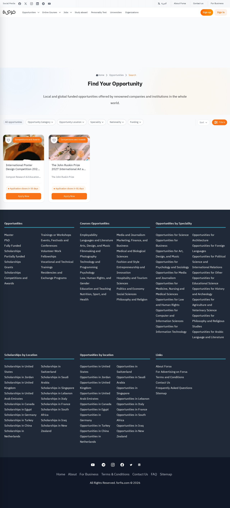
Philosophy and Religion (132, 299)
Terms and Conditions (170, 377)
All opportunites (13, 122)
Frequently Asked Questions (174, 388)
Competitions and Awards (27, 139)
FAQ (154, 474)
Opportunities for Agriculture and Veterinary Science (204, 304)
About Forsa (180, 3)
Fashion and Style (128, 262)
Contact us (198, 3)
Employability (88, 235)
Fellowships (48, 256)
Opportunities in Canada (95, 404)
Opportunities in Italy (130, 404)
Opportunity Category (39, 122)
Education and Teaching (95, 289)
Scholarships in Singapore (57, 388)
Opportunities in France (132, 409)
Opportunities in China (94, 431)
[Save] (8, 140)
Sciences (122, 283)
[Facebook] (19, 3)
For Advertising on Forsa (171, 372)
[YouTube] (49, 3)
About (72, 474)
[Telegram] (43, 3)
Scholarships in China (18, 426)
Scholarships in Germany (20, 415)
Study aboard (81, 12)
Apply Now (23, 196)
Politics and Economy (130, 289)
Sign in (221, 12)
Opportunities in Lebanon (133, 399)
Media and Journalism (131, 235)
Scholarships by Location (20, 355)
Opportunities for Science (172, 235)
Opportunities (29, 12)
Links (159, 355)
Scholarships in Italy (54, 399)
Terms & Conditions (115, 474)
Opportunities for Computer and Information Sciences (169, 315)
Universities (116, 12)
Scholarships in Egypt (18, 409)
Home (60, 474)
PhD (7, 240)
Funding (134, 122)
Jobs (66, 12)
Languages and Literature (96, 240)
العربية (164, 3)
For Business (217, 3)
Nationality (115, 122)
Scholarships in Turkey (18, 420)
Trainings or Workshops (56, 235)
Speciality (95, 122)
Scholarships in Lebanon (56, 393)
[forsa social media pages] (92, 465)
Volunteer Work (51, 251)
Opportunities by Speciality (174, 223)
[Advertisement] (115, 500)
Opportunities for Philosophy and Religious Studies (208, 321)
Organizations (132, 12)
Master (8, 235)
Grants (8, 267)
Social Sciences (127, 294)
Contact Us (163, 382)
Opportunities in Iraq (130, 426)
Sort (202, 122)
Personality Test (99, 12)
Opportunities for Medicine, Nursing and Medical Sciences (170, 288)
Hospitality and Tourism (132, 278)
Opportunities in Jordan (95, 377)
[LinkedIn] (37, 3)
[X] (25, 3)
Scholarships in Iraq (54, 420)
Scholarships (12, 273)
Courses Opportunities (94, 223)
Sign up (207, 12)
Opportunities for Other (207, 273)
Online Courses (49, 12)
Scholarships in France (55, 404)
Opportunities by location (96, 355)
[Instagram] (31, 3)
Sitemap (161, 393)
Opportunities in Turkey (95, 426)
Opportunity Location (70, 122)
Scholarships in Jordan (19, 377)
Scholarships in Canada (19, 404)
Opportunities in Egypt (94, 409)
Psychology (87, 273)
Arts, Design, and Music (95, 246)
